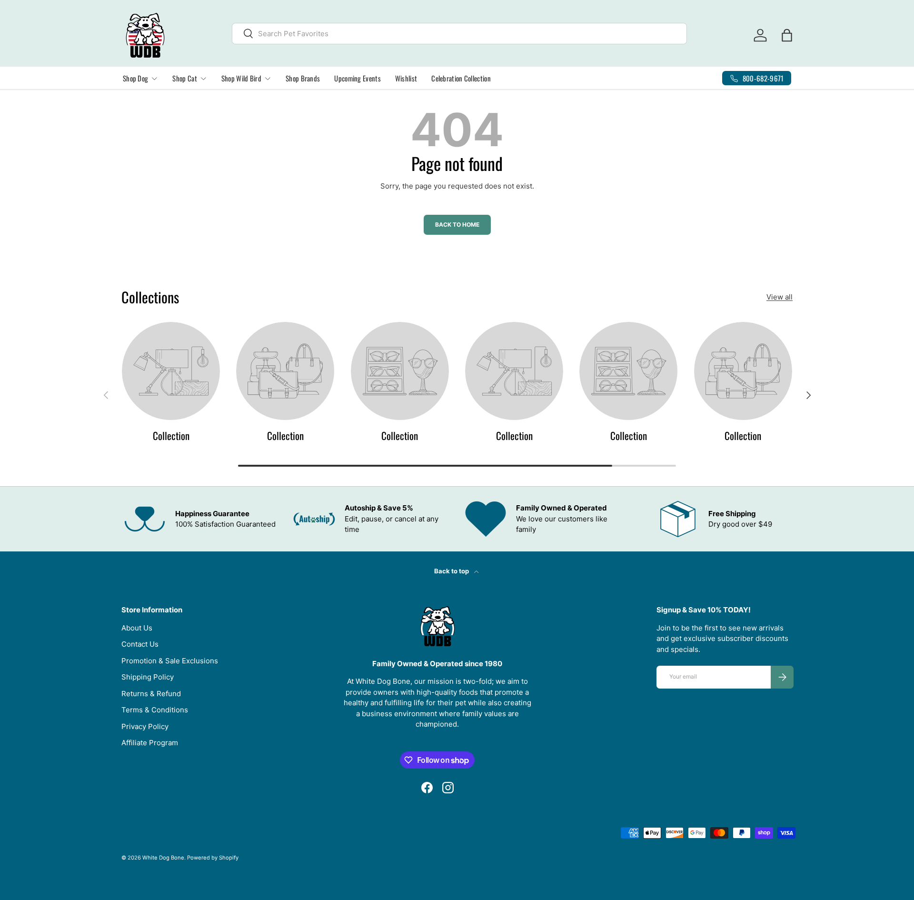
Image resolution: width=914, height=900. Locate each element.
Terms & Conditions (154, 709)
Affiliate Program (149, 742)
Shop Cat (184, 78)
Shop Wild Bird (241, 78)
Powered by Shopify (212, 857)
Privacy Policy (145, 726)
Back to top (452, 571)
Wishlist (406, 78)
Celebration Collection (461, 78)
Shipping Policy (147, 676)
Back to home (457, 224)
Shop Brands (303, 78)
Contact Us (140, 644)
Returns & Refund (151, 693)
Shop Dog (135, 78)
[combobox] (459, 33)
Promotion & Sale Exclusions (169, 660)
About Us (136, 627)
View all (779, 296)
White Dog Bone (163, 857)
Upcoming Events (357, 78)
